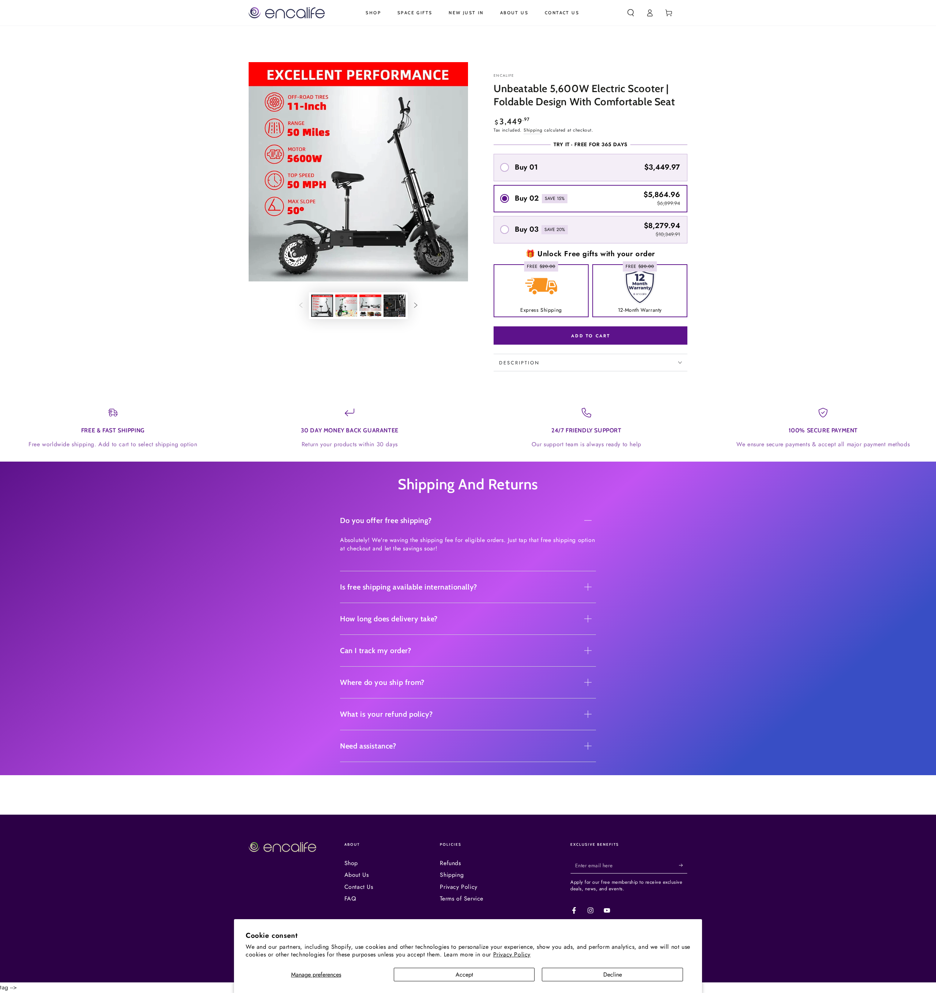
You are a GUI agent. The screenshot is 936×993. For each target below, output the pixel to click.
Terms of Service (461, 898)
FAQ (350, 898)
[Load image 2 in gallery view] (346, 306)
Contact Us (358, 887)
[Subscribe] (683, 865)
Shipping (533, 130)
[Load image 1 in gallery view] (322, 306)
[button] (630, 13)
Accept (464, 974)
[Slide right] (416, 305)
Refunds (450, 863)
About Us (356, 875)
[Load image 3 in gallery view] (370, 306)
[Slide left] (301, 305)
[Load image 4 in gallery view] (394, 306)
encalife (504, 75)
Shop (351, 863)
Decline (612, 974)
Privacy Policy (512, 954)
